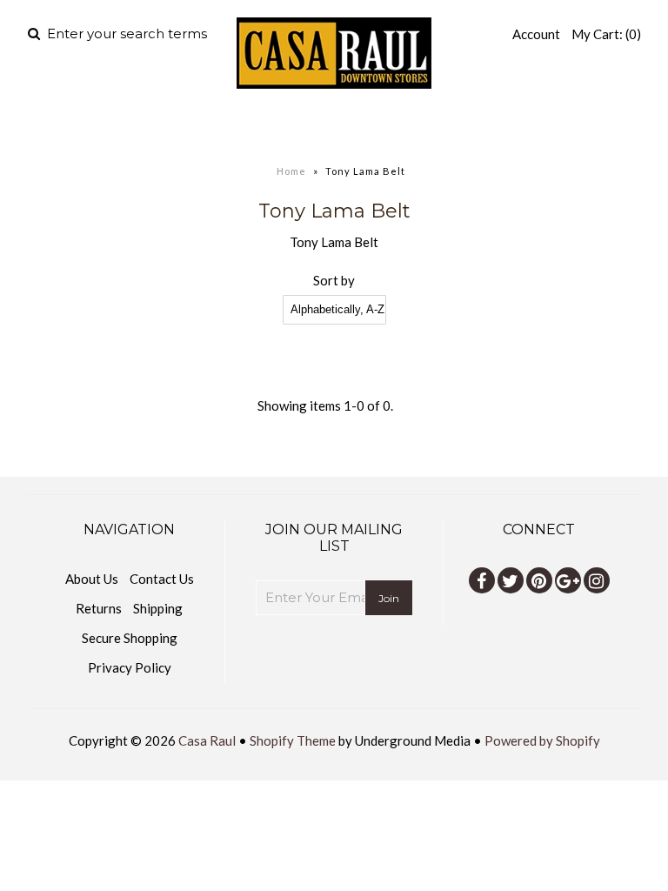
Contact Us (162, 578)
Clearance (518, 126)
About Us (91, 578)
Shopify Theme (293, 740)
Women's (302, 126)
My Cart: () (606, 34)
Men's (196, 126)
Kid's (404, 126)
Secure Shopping (129, 638)
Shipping (158, 608)
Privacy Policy (129, 667)
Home (124, 126)
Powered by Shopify (542, 740)
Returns (99, 608)
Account (536, 34)
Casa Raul (207, 740)
